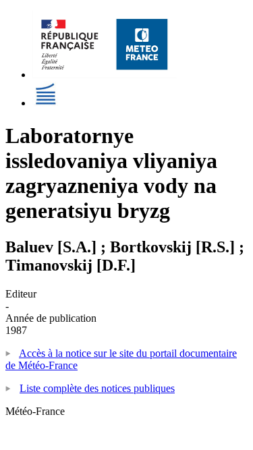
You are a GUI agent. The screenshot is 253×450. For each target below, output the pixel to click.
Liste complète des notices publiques (97, 388)
